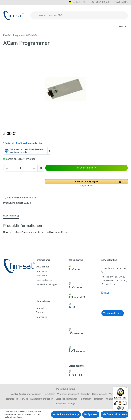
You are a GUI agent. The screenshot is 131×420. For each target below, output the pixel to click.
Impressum (41, 271)
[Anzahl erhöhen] (34, 168)
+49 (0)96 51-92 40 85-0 (114, 270)
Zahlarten (98, 399)
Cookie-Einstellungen (46, 285)
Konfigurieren (90, 414)
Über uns (40, 313)
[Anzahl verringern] (6, 168)
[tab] (11, 216)
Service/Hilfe (121, 2)
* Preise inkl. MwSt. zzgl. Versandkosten (22, 143)
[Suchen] (33, 15)
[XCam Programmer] (65, 89)
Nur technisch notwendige (66, 414)
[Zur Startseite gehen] (13, 15)
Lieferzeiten (12, 399)
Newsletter (41, 276)
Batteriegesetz (99, 394)
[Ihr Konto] (109, 25)
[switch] (120, 408)
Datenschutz (42, 267)
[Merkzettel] (99, 25)
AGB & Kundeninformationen (26, 394)
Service (24, 399)
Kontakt (40, 308)
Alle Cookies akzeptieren (114, 414)
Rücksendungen (44, 280)
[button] (86, 183)
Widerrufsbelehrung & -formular (73, 394)
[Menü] (6, 25)
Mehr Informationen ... (14, 417)
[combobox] (82, 15)
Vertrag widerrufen (112, 313)
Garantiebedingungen (66, 399)
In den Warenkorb (86, 168)
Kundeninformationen (41, 399)
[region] (65, 89)
